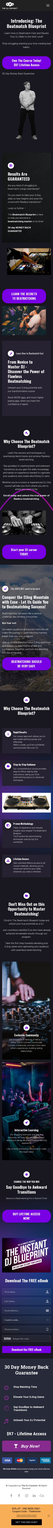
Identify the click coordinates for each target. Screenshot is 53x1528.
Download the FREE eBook (26, 1349)
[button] (26, 1320)
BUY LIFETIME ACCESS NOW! (26, 1216)
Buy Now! (30, 1446)
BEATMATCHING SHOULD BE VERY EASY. (26, 663)
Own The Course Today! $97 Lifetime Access (26, 62)
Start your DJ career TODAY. (24, 551)
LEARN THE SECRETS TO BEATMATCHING (24, 296)
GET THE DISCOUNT (27, 1522)
